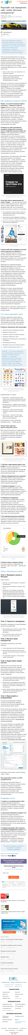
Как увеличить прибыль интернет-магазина (11, 945)
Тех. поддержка (20, 1030)
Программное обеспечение (14, 1013)
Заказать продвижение (8, 1010)
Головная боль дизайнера (7, 962)
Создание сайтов (14, 989)
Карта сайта (4, 1028)
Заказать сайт (18, 998)
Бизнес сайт (5, 994)
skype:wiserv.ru (18, 986)
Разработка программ (7, 1019)
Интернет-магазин (19, 994)
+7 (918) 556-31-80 (21, 1)
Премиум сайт (6, 996)
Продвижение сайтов (14, 1001)
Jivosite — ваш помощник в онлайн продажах (12, 939)
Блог (6, 15)
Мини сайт (17, 992)
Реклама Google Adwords (8, 1006)
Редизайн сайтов (5, 957)
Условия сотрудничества (13, 1028)
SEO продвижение (19, 1006)
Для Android (5, 1021)
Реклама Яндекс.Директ (20, 1004)
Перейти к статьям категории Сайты (9, 853)
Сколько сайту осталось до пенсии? (9, 968)
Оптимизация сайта (7, 1008)
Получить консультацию (10, 1030)
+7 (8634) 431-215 (8, 986)
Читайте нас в (4, 855)
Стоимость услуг (23, 1028)
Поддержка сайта (6, 998)
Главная (2, 15)
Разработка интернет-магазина (8, 951)
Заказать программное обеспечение (20, 1022)
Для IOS (17, 1019)
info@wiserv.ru (23, 3)
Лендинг (17, 996)
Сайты (9, 15)
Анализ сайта (18, 1008)
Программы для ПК (19, 1016)
